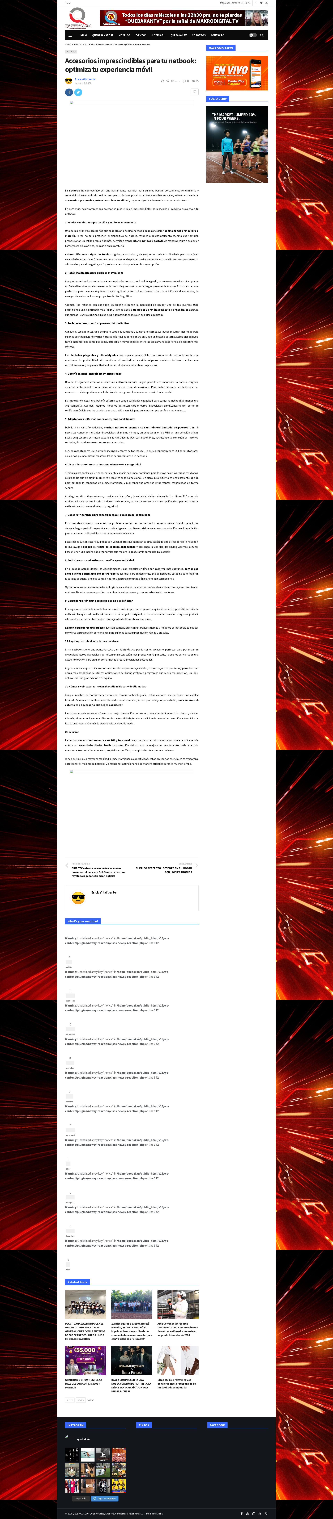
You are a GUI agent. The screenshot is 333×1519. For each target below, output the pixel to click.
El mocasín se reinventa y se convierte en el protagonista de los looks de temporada (176, 1383)
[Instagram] (253, 1514)
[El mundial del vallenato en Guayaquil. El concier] (119, 1486)
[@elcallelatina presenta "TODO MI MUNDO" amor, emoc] (103, 1486)
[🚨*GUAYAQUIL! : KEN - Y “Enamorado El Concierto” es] (88, 1470)
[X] (266, 1514)
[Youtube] (266, 3)
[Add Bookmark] (195, 92)
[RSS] (260, 1514)
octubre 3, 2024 (83, 83)
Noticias (71, 51)
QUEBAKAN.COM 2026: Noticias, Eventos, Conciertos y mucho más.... (108, 1513)
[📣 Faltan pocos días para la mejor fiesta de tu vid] (119, 1470)
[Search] (261, 35)
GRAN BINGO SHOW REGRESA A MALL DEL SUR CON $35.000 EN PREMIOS (83, 1383)
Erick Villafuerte (85, 79)
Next (80, 1400)
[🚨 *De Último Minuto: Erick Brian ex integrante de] (103, 1455)
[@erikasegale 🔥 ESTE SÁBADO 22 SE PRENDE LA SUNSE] (103, 1470)
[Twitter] (261, 3)
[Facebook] (256, 3)
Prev (71, 1400)
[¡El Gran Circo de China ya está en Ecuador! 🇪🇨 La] (119, 1455)
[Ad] (184, 18)
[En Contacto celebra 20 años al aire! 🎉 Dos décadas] (72, 1486)
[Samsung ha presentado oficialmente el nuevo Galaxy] (88, 1455)
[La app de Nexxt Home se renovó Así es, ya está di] (72, 1455)
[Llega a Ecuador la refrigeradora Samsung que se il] (88, 1486)
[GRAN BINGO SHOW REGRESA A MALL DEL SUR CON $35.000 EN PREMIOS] (85, 1360)
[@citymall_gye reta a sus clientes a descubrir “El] (72, 1470)
